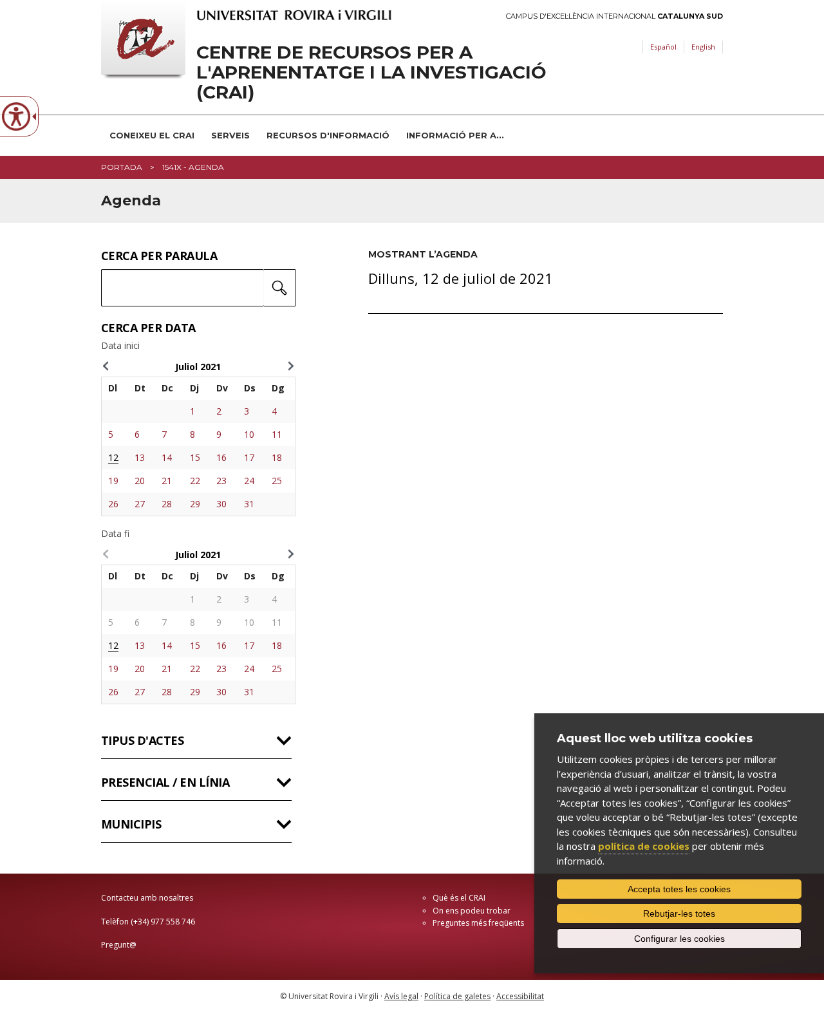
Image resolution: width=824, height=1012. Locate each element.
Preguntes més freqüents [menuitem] (478, 922)
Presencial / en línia (165, 782)
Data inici (120, 345)
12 (113, 457)
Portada (121, 167)
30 (221, 504)
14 (167, 457)
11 (277, 434)
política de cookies (643, 845)
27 (140, 504)
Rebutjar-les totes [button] (679, 913)
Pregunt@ (118, 944)
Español (663, 47)
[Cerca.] (279, 287)
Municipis (131, 824)
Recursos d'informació (328, 135)
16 (221, 457)
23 (221, 480)
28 (167, 504)
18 (277, 457)
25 (277, 480)
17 (249, 457)
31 (249, 504)
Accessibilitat (520, 996)
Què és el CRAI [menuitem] (459, 897)
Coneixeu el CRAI (151, 135)
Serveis (230, 135)
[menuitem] (152, 135)
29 (195, 504)
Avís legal (401, 996)
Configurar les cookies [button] (679, 938)
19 (113, 480)
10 (249, 434)
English (703, 47)
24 (249, 480)
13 (140, 457)
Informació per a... (455, 135)
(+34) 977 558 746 (163, 921)
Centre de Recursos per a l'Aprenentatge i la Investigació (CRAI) (371, 72)
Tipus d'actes (142, 740)
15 (195, 457)
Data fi (115, 533)
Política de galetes (457, 996)
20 (140, 480)
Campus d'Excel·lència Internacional (614, 16)
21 (167, 480)
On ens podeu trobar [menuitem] (471, 910)
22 (195, 480)
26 (113, 504)
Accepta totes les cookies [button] (679, 889)
